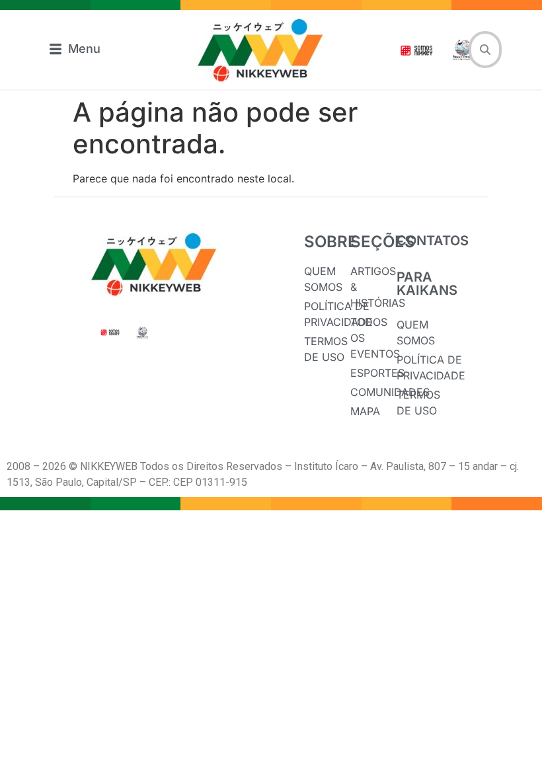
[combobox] (485, 49)
